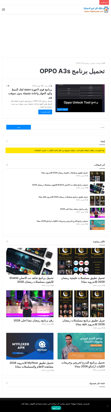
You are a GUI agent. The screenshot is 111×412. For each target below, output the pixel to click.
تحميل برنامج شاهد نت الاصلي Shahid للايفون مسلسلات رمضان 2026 (60, 185)
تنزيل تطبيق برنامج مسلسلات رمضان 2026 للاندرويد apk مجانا (63, 197)
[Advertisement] (55, 36)
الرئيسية (99, 63)
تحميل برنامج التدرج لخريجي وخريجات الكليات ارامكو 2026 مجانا (62, 221)
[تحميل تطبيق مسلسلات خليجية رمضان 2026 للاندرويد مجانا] (97, 176)
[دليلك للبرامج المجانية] (96, 9)
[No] (107, 406)
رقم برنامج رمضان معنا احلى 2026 (74, 209)
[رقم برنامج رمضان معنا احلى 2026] (97, 213)
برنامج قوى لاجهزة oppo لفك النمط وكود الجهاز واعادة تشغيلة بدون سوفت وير (30, 93)
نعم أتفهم (56, 408)
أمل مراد (48, 86)
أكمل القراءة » (45, 112)
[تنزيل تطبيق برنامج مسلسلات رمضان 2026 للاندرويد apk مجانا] (97, 201)
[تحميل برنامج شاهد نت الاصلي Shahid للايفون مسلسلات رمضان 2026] (97, 188)
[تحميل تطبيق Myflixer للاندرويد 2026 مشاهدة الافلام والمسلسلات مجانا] (29, 346)
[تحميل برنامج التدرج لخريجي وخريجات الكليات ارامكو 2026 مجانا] (97, 225)
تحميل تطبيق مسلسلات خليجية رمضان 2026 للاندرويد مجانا (64, 173)
